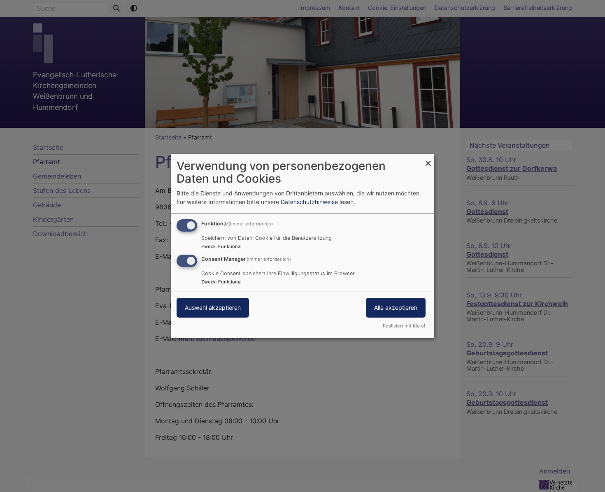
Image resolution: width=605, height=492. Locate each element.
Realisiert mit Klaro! (404, 326)
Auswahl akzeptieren (213, 307)
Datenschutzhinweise (309, 201)
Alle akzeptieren (395, 307)
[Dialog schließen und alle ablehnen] (428, 159)
